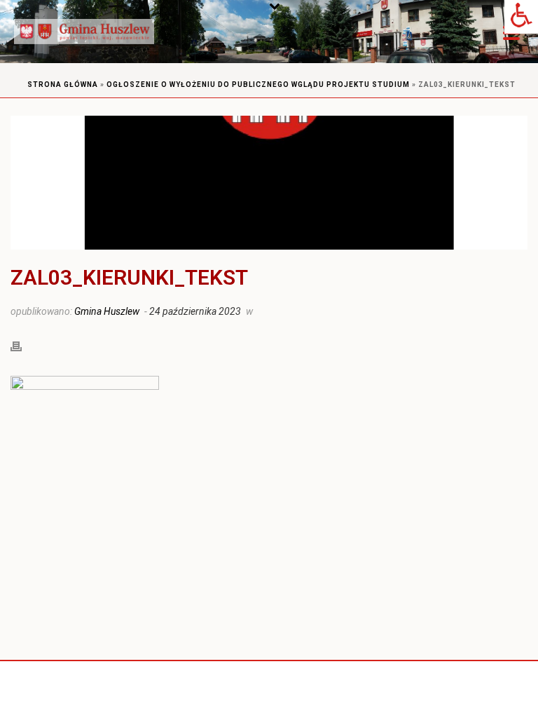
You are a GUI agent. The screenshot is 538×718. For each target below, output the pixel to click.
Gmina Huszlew (106, 311)
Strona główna (62, 84)
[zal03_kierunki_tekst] (269, 183)
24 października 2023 (195, 311)
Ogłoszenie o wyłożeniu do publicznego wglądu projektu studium (258, 84)
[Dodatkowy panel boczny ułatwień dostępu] (521, 17)
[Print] (23, 345)
